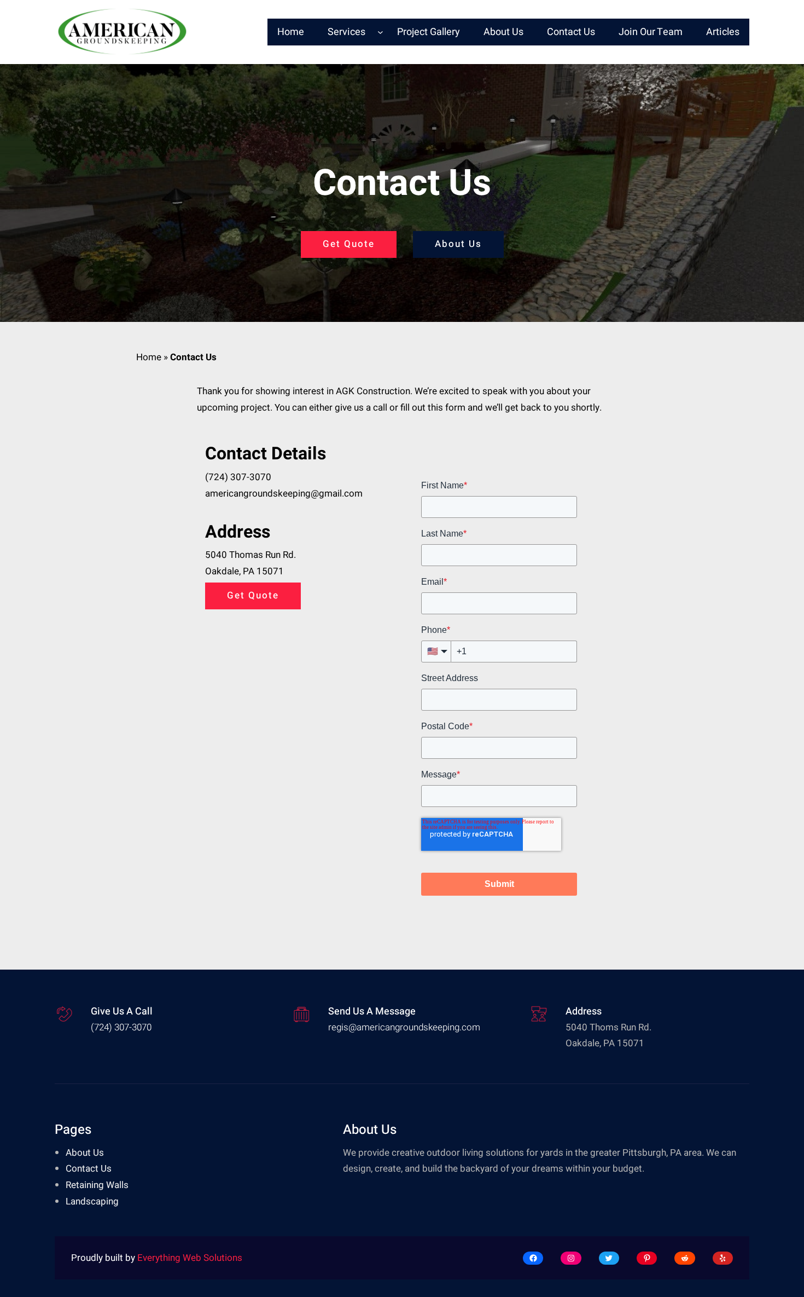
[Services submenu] (380, 32)
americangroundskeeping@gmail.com (284, 493)
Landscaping (92, 1201)
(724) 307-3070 (238, 477)
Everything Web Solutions (189, 1258)
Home (148, 357)
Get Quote (349, 244)
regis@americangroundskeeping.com (404, 1027)
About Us (458, 244)
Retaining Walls (97, 1185)
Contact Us (89, 1168)
